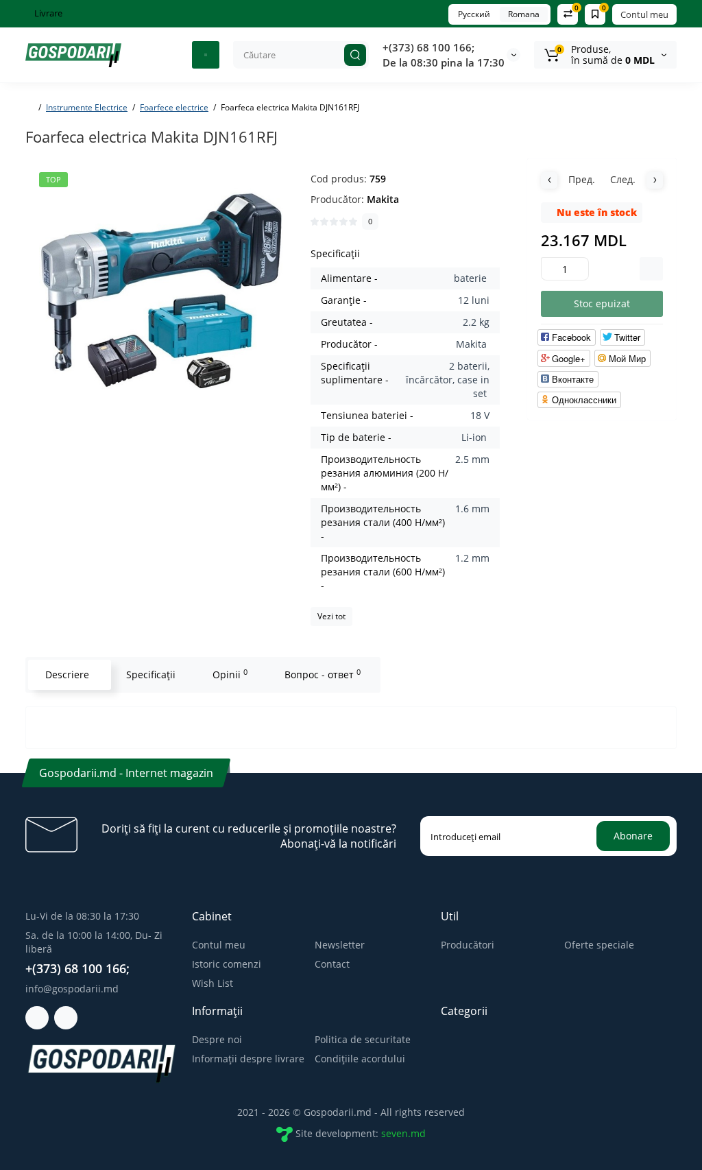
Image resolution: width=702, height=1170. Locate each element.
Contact (332, 963)
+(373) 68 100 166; (428, 47)
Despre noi (217, 1039)
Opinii (230, 674)
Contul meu (644, 14)
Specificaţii (151, 674)
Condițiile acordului (360, 1058)
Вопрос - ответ (323, 674)
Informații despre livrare (248, 1058)
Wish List (212, 983)
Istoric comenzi (226, 963)
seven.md (403, 1132)
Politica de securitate (363, 1039)
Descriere (67, 674)
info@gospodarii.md (72, 988)
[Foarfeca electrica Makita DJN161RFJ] (161, 294)
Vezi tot (331, 616)
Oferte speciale (599, 944)
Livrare (47, 13)
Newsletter (340, 944)
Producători (467, 944)
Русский (474, 14)
